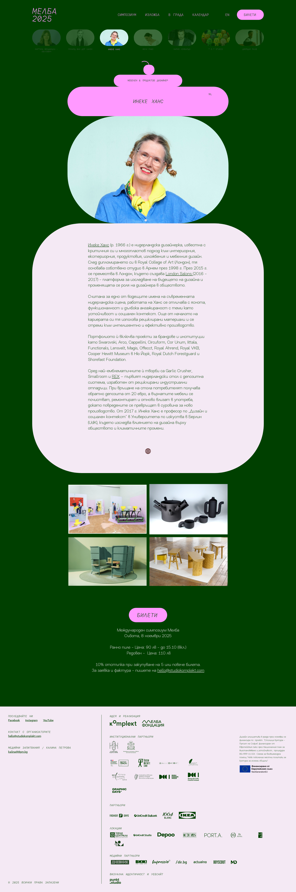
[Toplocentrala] (119, 835)
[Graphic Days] (119, 790)
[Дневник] (120, 862)
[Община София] (131, 747)
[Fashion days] (119, 815)
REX (116, 377)
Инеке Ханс (98, 245)
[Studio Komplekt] (123, 723)
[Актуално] (200, 862)
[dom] (119, 843)
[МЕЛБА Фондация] (153, 723)
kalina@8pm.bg (18, 752)
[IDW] (168, 776)
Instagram (31, 720)
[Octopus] (190, 835)
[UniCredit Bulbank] (145, 815)
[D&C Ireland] (193, 776)
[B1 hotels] (237, 835)
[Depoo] (166, 835)
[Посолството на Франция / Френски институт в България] (119, 762)
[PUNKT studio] (115, 881)
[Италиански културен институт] (119, 776)
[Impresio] (161, 862)
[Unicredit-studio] (142, 835)
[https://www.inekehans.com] (148, 451)
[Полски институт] (144, 762)
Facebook (14, 720)
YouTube (48, 720)
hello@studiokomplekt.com (180, 671)
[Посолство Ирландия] (144, 776)
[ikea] (187, 815)
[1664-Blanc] (168, 815)
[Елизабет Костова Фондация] (193, 762)
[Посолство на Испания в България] (168, 762)
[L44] (260, 835)
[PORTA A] (213, 835)
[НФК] (114, 747)
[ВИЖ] (141, 862)
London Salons (179, 274)
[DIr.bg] (181, 862)
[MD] (234, 862)
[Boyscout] (219, 862)
